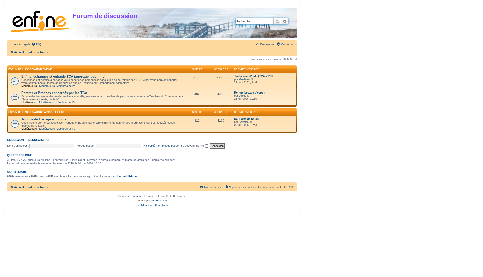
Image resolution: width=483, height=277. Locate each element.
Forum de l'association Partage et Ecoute (39, 112)
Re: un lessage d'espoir (249, 92)
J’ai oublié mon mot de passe (161, 145)
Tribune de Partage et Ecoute (43, 119)
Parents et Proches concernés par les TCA (54, 93)
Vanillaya (244, 79)
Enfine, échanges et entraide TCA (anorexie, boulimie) (63, 76)
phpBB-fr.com (159, 200)
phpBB (140, 196)
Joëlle (242, 95)
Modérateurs (47, 85)
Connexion (15, 139)
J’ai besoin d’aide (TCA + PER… (255, 76)
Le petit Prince (127, 176)
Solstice (244, 121)
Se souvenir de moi (193, 145)
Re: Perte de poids (246, 118)
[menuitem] (36, 44)
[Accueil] (40, 20)
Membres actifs (65, 85)
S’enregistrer (39, 139)
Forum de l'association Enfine (30, 69)
